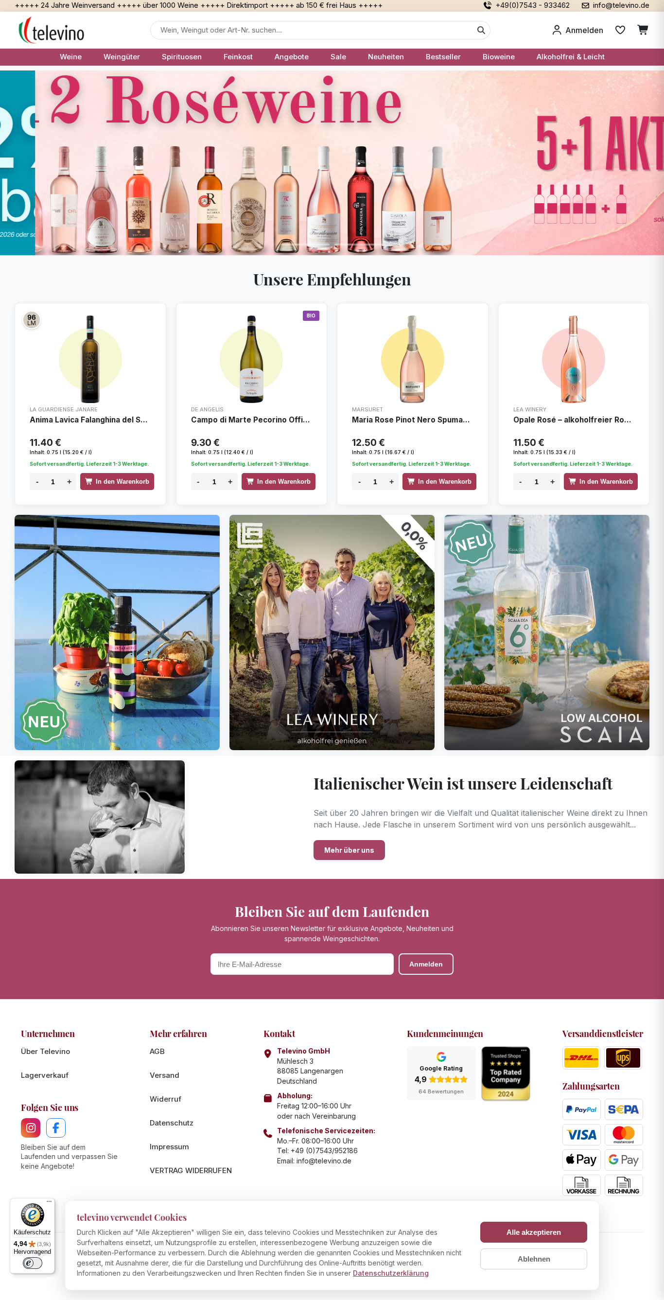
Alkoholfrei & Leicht (571, 56)
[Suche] (481, 30)
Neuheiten (386, 56)
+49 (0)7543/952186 (324, 1150)
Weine (71, 56)
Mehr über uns (349, 850)
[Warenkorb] (643, 30)
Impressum (169, 1146)
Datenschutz (171, 1122)
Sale (338, 56)
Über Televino (45, 1051)
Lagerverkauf (45, 1075)
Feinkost (238, 56)
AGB (157, 1051)
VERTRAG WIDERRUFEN (191, 1170)
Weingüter (122, 56)
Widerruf (165, 1099)
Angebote (292, 56)
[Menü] (49, 1204)
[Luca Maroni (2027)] (31, 320)
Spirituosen (182, 56)
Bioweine (499, 56)
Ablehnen (534, 1259)
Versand (164, 1075)
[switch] (32, 1263)
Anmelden (426, 964)
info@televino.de (324, 1161)
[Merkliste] (620, 30)
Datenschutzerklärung (391, 1273)
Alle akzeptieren (534, 1232)
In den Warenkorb (122, 481)
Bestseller (443, 56)
